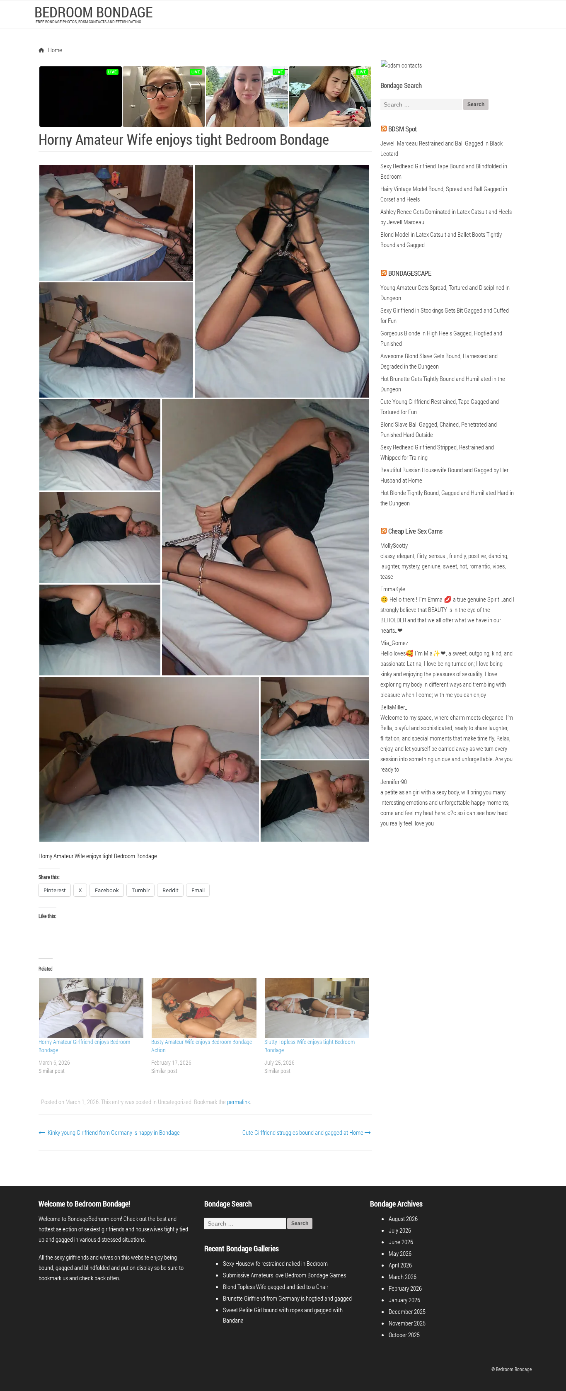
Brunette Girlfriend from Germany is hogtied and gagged (287, 1298)
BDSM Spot (402, 129)
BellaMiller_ (393, 707)
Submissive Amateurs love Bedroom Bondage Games (284, 1275)
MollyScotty (394, 545)
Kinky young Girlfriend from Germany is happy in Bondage (113, 1132)
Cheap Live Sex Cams (415, 531)
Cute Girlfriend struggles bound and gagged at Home (303, 1132)
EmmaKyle (392, 589)
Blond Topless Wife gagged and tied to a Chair (275, 1286)
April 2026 (400, 1265)
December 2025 (407, 1311)
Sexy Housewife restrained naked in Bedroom (275, 1263)
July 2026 (400, 1230)
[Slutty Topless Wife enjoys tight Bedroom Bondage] (316, 1008)
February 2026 (405, 1288)
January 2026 (404, 1300)
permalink (238, 1101)
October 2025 (404, 1334)
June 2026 (401, 1242)
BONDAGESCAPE (409, 273)
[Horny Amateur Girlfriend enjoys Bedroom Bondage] (91, 1008)
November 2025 (407, 1323)
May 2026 (400, 1253)
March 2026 (402, 1276)
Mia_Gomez (394, 642)
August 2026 (403, 1218)
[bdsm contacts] (401, 65)
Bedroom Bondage (93, 11)
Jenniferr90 (393, 781)
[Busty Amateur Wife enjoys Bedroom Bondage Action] (203, 1008)
